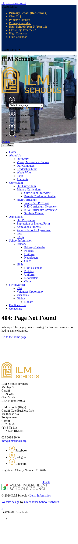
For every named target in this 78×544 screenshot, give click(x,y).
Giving (21, 298)
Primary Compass (20, 19)
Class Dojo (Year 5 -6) (22, 30)
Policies (29, 250)
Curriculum (16, 182)
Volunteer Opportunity (30, 291)
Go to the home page (14, 337)
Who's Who (24, 172)
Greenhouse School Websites (41, 502)
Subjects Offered (34, 213)
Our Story (23, 158)
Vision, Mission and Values (33, 162)
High (20, 264)
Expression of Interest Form (33, 223)
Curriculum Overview (37, 192)
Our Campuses (25, 165)
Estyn (20, 175)
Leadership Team (27, 169)
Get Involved (17, 284)
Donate (6, 141)
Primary (21, 244)
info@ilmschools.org (14, 440)
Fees (19, 233)
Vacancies (23, 295)
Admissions (16, 216)
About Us (15, 155)
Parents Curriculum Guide (39, 196)
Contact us (15, 308)
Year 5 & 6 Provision (36, 203)
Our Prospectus (26, 220)
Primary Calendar (20, 23)
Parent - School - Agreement (34, 230)
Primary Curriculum (29, 189)
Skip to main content (14, 3)
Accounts (22, 179)
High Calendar (18, 36)
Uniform (29, 254)
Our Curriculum (26, 186)
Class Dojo (16, 16)
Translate (37, 108)
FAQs (20, 237)
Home (12, 152)
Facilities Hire (17, 305)
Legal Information (40, 495)
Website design (11, 502)
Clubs (27, 261)
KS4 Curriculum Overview (40, 209)
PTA (19, 288)
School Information (20, 240)
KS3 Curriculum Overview (40, 206)
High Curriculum (27, 199)
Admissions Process (29, 226)
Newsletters (31, 257)
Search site (8, 512)
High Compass (18, 33)
